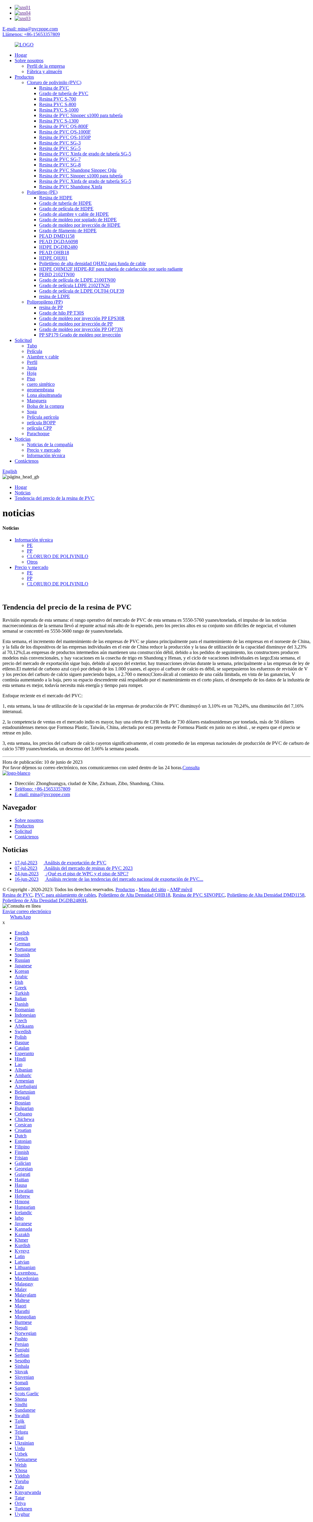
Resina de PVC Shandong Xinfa (70, 186)
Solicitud (23, 340)
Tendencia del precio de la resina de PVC (54, 498)
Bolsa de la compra (45, 406)
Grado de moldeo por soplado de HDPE (78, 219)
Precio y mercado (44, 450)
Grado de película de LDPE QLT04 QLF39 (81, 290)
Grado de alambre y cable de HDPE (74, 214)
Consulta (191, 767)
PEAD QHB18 (54, 252)
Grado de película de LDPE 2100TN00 (77, 280)
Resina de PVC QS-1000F (65, 131)
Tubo (32, 345)
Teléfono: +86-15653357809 (42, 788)
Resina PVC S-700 (57, 98)
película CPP (39, 428)
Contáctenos (27, 461)
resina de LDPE (54, 296)
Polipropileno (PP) (45, 301)
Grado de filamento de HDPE (68, 230)
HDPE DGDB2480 (58, 247)
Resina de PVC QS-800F (63, 126)
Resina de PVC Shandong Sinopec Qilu (77, 170)
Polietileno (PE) (42, 192)
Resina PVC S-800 (57, 104)
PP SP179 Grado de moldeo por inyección (80, 334)
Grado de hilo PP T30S (61, 312)
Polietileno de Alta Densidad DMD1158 (265, 895)
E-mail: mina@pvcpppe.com (30, 28)
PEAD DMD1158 (57, 236)
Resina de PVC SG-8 (60, 164)
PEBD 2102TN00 (57, 274)
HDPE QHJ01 (53, 258)
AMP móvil (181, 889)
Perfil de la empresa (46, 66)
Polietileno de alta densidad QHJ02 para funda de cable (92, 263)
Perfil (32, 362)
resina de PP (51, 307)
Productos (24, 77)
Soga (32, 411)
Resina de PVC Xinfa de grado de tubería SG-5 (85, 153)
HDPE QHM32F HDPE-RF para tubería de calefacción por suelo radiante (111, 269)
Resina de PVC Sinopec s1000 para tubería (81, 115)
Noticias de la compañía (50, 444)
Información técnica (46, 455)
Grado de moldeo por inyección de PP (76, 323)
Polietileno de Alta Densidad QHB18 (134, 895)
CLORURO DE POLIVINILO (57, 556)
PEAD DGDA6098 (58, 241)
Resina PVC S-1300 (59, 120)
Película (34, 351)
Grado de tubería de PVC (63, 93)
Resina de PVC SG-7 (60, 159)
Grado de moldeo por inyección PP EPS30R (82, 318)
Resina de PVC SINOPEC (199, 895)
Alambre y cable (43, 356)
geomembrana (40, 389)
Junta (32, 367)
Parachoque (38, 433)
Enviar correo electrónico (26, 911)
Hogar (21, 55)
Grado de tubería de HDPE (65, 203)
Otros (32, 561)
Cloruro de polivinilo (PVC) (54, 82)
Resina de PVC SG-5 (60, 148)
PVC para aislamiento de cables (65, 895)
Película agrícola (43, 417)
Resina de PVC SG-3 (60, 142)
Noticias (23, 439)
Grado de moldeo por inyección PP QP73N (81, 329)
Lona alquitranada (44, 395)
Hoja (31, 373)
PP (29, 550)
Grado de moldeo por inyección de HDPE (79, 225)
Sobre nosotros (29, 60)
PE (30, 545)
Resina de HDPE (55, 197)
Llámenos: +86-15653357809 (31, 34)
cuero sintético (41, 384)
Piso (31, 378)
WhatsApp (20, 916)
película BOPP (41, 422)
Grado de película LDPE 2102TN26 (74, 285)
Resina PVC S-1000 (59, 109)
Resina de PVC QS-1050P (65, 137)
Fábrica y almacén (44, 71)
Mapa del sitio (152, 889)
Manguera (36, 400)
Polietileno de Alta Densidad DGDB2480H (44, 900)
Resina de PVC (54, 88)
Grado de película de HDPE (66, 208)
